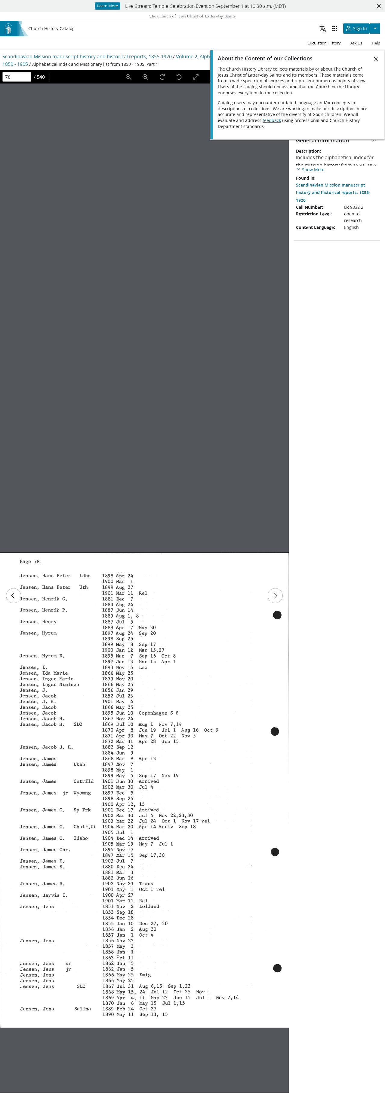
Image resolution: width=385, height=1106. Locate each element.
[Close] (376, 58)
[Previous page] (13, 595)
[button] (310, 169)
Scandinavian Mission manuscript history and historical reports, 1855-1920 (87, 56)
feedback (272, 120)
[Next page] (275, 595)
